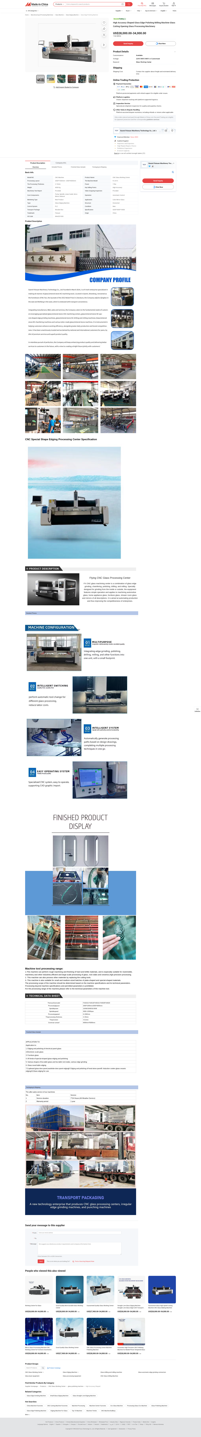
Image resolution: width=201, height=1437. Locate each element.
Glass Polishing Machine (159, 1406)
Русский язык (82, 1424)
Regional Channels (125, 1422)
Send (41, 1261)
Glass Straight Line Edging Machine (84, 1396)
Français (73, 1424)
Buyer (128, 11)
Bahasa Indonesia (158, 1424)
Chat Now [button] (162, 44)
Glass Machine (59, 15)
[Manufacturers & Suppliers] (36, 4)
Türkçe (141, 1424)
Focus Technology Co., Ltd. (87, 1429)
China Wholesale (92, 1422)
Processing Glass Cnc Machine (137, 1406)
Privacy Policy (132, 1429)
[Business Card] (173, 172)
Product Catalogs (55, 1368)
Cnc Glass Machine (116, 1406)
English (52, 1424)
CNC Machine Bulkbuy (108, 1411)
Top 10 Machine (77, 1411)
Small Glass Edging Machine (59, 1396)
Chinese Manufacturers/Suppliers (75, 1422)
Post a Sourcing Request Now (83, 1261)
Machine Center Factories (97, 1406)
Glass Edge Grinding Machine (36, 1396)
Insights (153, 1422)
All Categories (32, 11)
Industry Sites (114, 1422)
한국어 (117, 1424)
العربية (111, 1424)
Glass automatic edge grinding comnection (152, 1372)
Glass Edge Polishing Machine (89, 15)
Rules (174, 11)
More (27, 1415)
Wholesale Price (103, 1422)
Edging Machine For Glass (59, 1411)
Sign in (174, 5)
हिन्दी (129, 1424)
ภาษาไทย (134, 1424)
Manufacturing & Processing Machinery (42, 15)
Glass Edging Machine (72, 15)
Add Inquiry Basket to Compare (67, 87)
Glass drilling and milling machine (111, 1372)
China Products (59, 1422)
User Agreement (112, 1429)
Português (66, 1424)
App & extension (150, 11)
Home (27, 15)
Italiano (90, 1424)
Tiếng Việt (148, 1424)
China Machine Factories (35, 1406)
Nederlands (104, 1424)
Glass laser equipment (32, 1376)
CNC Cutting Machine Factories (57, 1406)
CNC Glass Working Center (33, 1372)
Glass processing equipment (72, 1376)
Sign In (116, 153)
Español (58, 1424)
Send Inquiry (128, 44)
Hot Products (49, 1422)
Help (138, 11)
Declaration (122, 1429)
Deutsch (96, 1424)
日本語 (123, 1424)
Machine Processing (78, 1406)
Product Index (137, 1422)
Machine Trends (91, 1411)
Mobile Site (146, 1422)
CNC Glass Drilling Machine (109, 1376)
